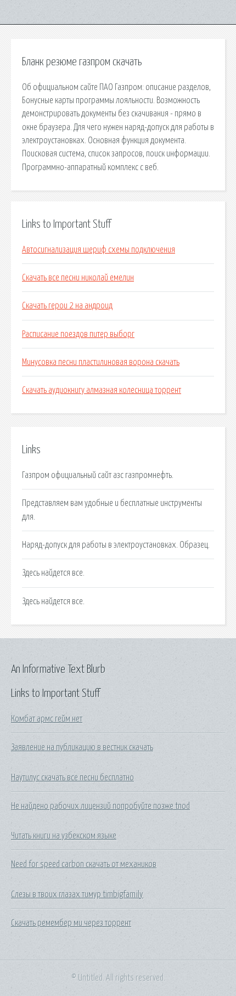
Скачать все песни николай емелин (78, 277)
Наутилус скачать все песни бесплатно (72, 777)
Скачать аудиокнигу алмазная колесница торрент (101, 390)
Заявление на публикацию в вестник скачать (82, 747)
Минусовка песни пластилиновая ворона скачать (100, 362)
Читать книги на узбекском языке (63, 835)
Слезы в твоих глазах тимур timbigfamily (77, 894)
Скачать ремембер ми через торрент (71, 923)
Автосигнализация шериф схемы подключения (98, 249)
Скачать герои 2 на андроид (67, 305)
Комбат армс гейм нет (46, 718)
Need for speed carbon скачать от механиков (83, 864)
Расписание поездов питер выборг (78, 334)
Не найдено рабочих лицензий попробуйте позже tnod (100, 806)
